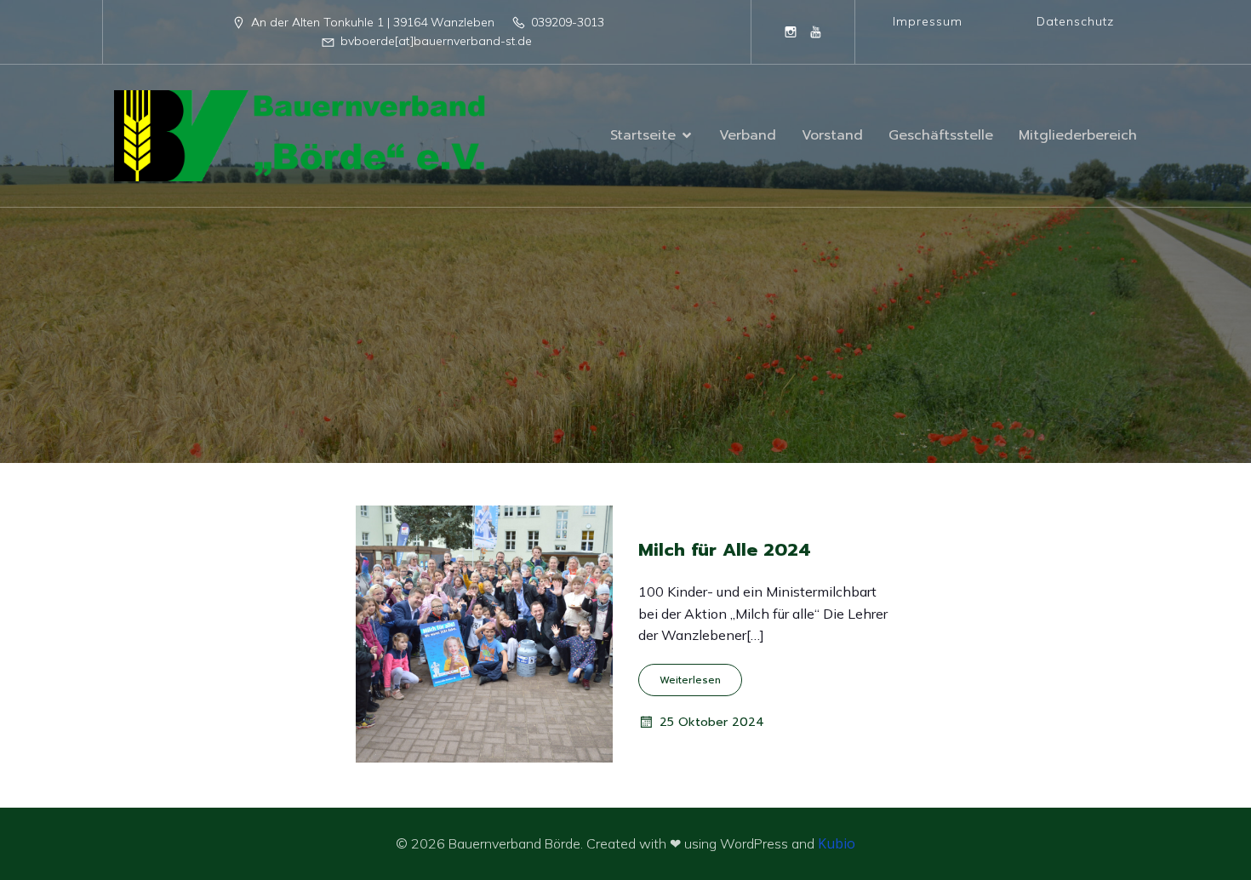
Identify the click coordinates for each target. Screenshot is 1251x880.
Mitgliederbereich (1078, 135)
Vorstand (832, 135)
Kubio (836, 843)
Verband (747, 135)
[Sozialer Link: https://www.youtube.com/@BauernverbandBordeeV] (816, 31)
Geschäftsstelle (940, 135)
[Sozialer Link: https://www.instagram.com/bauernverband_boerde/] (790, 31)
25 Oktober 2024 (712, 722)
